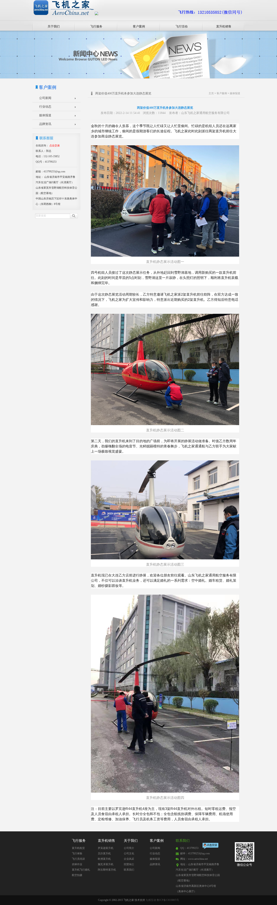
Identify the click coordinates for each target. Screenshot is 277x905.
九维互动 (151, 900)
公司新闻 (45, 98)
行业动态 (45, 106)
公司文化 (129, 853)
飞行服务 (96, 26)
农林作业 (77, 864)
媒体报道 (45, 115)
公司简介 (129, 848)
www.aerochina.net (198, 858)
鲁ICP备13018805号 (168, 900)
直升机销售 (223, 26)
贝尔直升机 (104, 853)
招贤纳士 (129, 864)
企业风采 (129, 858)
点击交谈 (211, 846)
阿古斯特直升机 (107, 869)
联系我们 (129, 869)
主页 (211, 93)
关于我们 (54, 26)
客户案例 (139, 26)
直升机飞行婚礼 (81, 869)
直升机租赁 (78, 848)
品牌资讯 (45, 124)
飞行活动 (182, 26)
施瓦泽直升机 (105, 864)
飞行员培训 (78, 858)
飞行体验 (77, 853)
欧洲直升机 (104, 858)
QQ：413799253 (189, 848)
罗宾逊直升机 (105, 848)
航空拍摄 (77, 875)
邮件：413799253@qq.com (195, 853)
